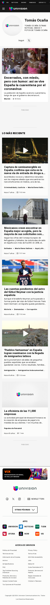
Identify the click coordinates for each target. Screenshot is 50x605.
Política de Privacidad (10, 550)
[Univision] (18, 9)
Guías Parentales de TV (35, 567)
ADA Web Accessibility (35, 557)
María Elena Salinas (36, 187)
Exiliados (8, 248)
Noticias (15, 2)
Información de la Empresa (11, 557)
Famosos (32, 2)
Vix (7, 2)
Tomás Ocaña (36, 20)
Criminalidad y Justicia (14, 187)
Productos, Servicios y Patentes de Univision (10, 576)
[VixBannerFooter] (25, 474)
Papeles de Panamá (13, 428)
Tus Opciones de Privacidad (12, 584)
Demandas (19, 309)
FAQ (4, 567)
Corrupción (32, 309)
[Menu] (3, 9)
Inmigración (9, 370)
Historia (7, 309)
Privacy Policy (32, 550)
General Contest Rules (10, 581)
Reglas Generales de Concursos (34, 576)
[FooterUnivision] (25, 488)
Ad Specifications (8, 564)
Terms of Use (32, 554)
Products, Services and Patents (35, 571)
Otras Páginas (22, 509)
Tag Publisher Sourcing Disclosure (10, 571)
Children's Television (34, 581)
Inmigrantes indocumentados (31, 370)
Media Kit (31, 564)
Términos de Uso (8, 554)
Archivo (5, 560)
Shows (23, 2)
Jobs (29, 560)
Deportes (42, 2)
